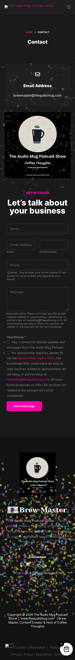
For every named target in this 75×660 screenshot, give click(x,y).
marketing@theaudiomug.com (28, 379)
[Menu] (69, 7)
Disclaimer (44, 654)
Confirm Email (48, 251)
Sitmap (60, 654)
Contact (20, 647)
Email (10, 251)
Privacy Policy (22, 654)
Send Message (24, 406)
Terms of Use (59, 647)
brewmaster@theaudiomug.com (37, 573)
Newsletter (37, 647)
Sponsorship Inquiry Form (36, 358)
